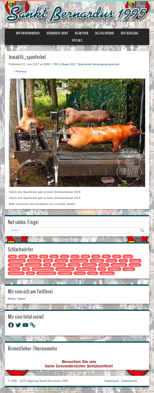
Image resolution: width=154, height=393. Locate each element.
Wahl (30, 273)
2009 (22, 256)
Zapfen (92, 273)
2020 (95, 256)
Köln (26, 269)
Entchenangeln (79, 261)
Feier (123, 261)
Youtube (80, 273)
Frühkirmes (15, 265)
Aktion (128, 256)
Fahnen (111, 261)
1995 (12, 256)
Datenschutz (129, 380)
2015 (54, 256)
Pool (102, 269)
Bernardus (34, 261)
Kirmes (103, 265)
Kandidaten (89, 265)
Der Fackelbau (129, 33)
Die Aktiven (81, 33)
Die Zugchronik (104, 33)
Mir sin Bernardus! (28, 33)
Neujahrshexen (65, 269)
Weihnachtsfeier (46, 273)
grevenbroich (33, 265)
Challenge (61, 261)
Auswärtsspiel (17, 261)
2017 (75, 256)
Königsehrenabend (43, 269)
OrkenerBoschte (86, 269)
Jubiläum (74, 265)
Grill (47, 265)
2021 (106, 256)
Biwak (48, 261)
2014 (43, 256)
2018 (85, 256)
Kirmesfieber (119, 265)
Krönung (135, 265)
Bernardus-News (57, 33)
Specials (77, 40)
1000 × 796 (50, 64)
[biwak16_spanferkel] (77, 132)
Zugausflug (107, 273)
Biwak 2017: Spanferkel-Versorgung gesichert (91, 64)
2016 (64, 256)
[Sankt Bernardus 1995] (77, 14)
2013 (33, 256)
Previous (19, 71)
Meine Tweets (16, 298)
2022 (116, 256)
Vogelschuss (16, 273)
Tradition (129, 269)
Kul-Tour (14, 269)
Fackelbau (97, 261)
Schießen (114, 269)
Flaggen (135, 261)
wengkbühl (65, 273)
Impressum (112, 380)
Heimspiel (59, 265)
